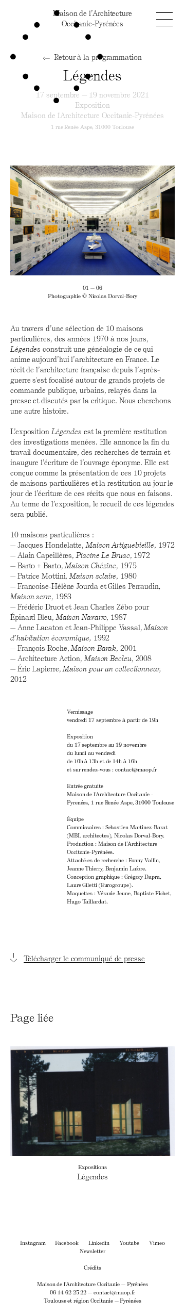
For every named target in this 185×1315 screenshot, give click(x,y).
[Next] (133, 220)
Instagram (32, 1242)
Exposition (92, 105)
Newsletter (92, 1251)
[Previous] (51, 220)
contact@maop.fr (114, 1292)
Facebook (66, 1242)
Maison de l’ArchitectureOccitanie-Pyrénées (92, 18)
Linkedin (98, 1242)
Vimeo (157, 1242)
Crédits (92, 1267)
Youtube (129, 1242)
